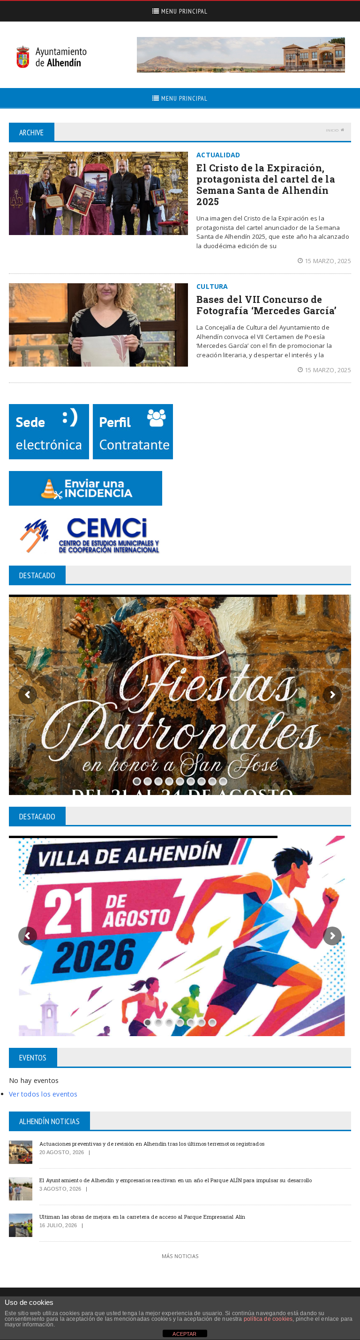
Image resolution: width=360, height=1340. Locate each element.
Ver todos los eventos (43, 1094)
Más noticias (180, 1255)
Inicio (332, 130)
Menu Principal (183, 11)
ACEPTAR (184, 1334)
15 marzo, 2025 (328, 261)
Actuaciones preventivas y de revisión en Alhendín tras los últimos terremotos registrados (151, 1143)
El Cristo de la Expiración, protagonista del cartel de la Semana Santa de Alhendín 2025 (265, 184)
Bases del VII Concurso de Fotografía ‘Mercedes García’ (266, 305)
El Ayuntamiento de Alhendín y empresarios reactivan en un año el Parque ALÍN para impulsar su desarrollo (175, 1180)
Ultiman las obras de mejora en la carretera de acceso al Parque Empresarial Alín (142, 1216)
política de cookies (268, 1319)
